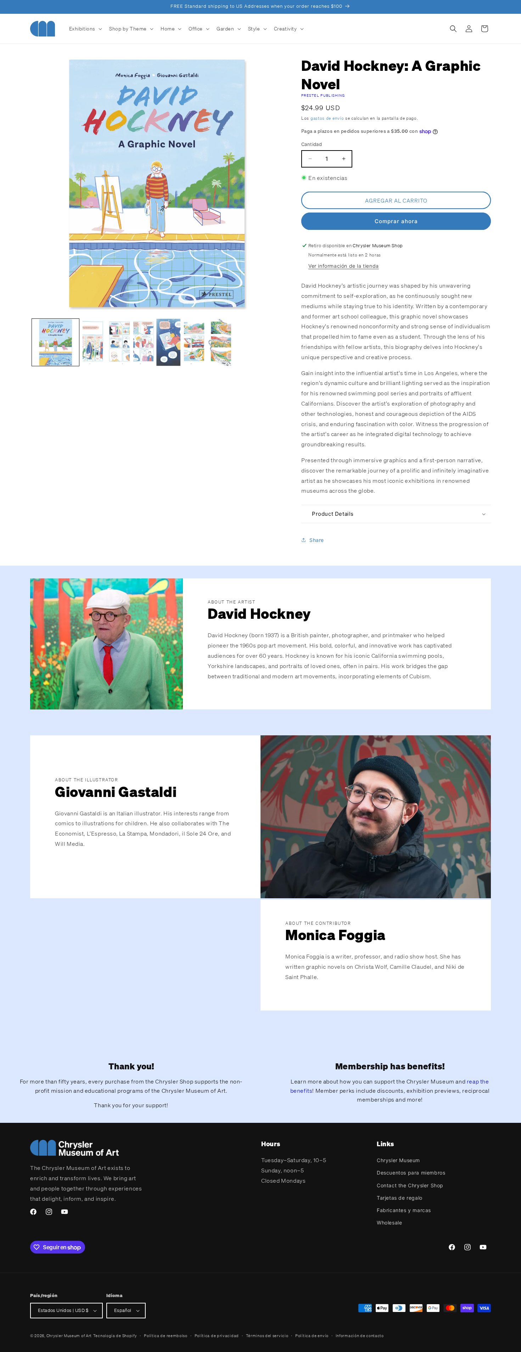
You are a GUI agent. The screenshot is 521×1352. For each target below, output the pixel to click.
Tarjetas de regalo (399, 1198)
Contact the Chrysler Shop (410, 1185)
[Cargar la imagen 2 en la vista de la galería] (106, 342)
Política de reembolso (165, 1335)
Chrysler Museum (398, 1160)
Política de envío (312, 1335)
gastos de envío (327, 118)
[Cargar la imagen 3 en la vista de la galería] (156, 342)
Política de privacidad (217, 1335)
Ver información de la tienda (343, 266)
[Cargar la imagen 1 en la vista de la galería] (55, 342)
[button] (85, 28)
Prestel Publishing (323, 95)
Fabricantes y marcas (404, 1210)
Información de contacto (360, 1335)
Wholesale (389, 1223)
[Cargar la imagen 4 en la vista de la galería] (207, 342)
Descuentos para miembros (411, 1173)
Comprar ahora (396, 221)
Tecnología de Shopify (115, 1335)
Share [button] (316, 540)
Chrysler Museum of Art (69, 1335)
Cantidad (311, 144)
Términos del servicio (267, 1335)
